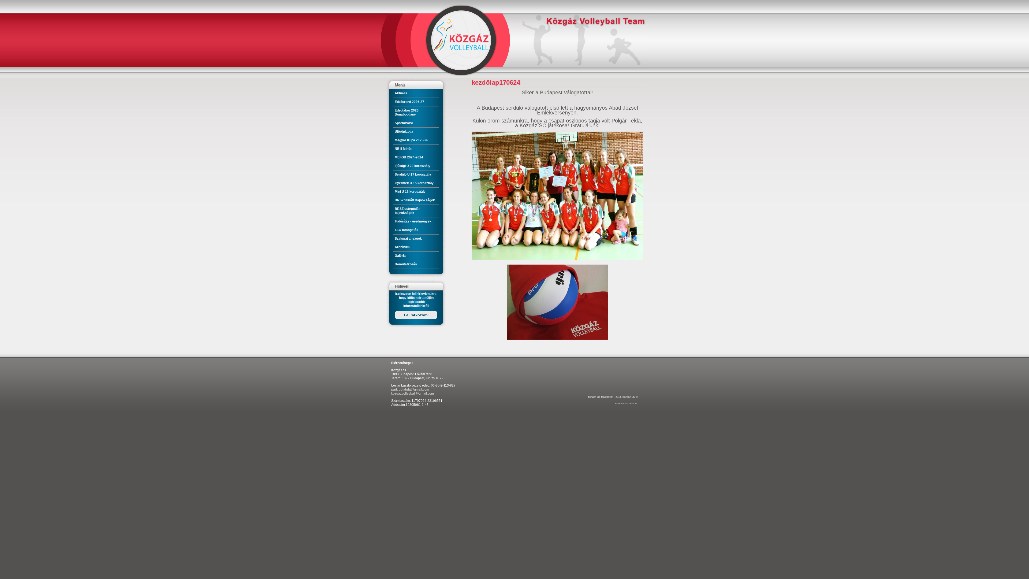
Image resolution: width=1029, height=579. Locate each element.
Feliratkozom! (416, 315)
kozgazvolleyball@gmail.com (412, 393)
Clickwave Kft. (631, 403)
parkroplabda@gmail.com (410, 389)
